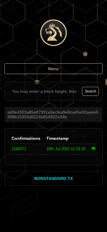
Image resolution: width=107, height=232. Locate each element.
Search (90, 91)
